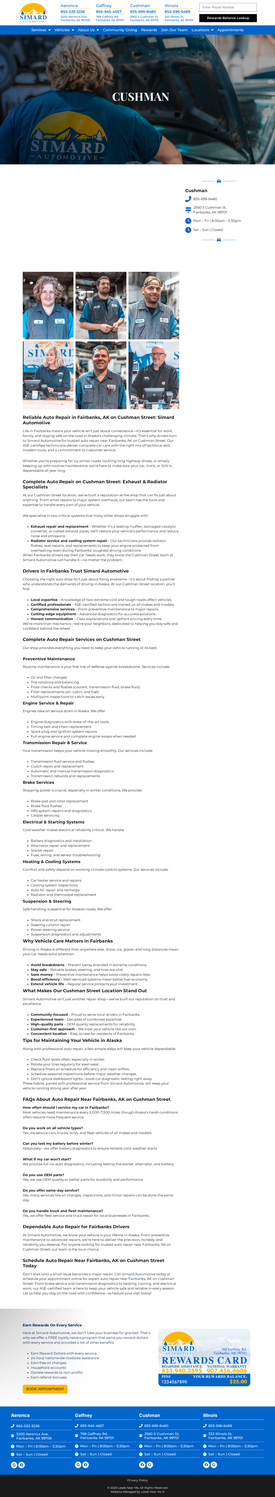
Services (38, 30)
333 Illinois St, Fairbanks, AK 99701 (179, 18)
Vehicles (62, 30)
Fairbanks (136, 1279)
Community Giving (120, 30)
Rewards (149, 30)
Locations (200, 30)
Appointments (230, 30)
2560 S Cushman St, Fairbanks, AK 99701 (144, 18)
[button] (45, 1389)
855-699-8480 (143, 11)
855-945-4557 (109, 11)
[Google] (14, 1465)
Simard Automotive (138, 1274)
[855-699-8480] (188, 199)
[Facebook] (21, 1465)
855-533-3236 (73, 11)
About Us (86, 30)
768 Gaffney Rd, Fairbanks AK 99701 (110, 18)
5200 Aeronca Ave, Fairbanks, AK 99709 (75, 18)
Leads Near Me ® (152, 1492)
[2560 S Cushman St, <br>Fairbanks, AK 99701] (188, 210)
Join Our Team (174, 30)
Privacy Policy (137, 1480)
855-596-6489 (177, 11)
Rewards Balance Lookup (228, 18)
